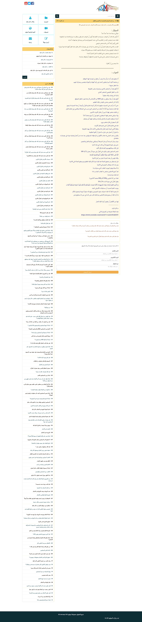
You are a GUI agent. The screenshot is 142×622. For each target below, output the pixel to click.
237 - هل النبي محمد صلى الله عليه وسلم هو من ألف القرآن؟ (39, 152)
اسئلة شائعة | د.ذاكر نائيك (46, 52)
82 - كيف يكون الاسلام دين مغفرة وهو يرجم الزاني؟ (41, 593)
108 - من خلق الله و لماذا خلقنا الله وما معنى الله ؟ (41, 546)
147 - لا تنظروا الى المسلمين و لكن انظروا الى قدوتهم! (40, 439)
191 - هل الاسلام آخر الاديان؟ (46, 277)
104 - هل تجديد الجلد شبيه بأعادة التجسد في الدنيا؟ (41, 553)
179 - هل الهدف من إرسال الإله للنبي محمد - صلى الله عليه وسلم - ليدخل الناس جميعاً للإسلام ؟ (39, 317)
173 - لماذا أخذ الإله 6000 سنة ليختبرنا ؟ (44, 339)
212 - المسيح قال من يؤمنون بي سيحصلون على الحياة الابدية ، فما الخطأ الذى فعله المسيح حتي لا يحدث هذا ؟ (38, 242)
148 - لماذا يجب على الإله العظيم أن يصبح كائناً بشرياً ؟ (40, 436)
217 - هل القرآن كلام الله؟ (47, 223)
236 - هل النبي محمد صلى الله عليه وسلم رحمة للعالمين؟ (40, 155)
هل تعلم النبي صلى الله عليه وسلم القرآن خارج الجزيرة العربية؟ (103, 236)
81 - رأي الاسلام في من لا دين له (45, 596)
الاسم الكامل (115, 251)
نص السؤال (115, 263)
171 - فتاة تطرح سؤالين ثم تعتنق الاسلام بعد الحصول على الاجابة (39, 347)
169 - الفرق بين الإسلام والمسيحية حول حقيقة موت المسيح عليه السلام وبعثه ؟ (39, 353)
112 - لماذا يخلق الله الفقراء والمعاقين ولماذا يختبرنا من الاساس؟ (40, 538)
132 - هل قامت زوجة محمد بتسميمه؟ (44, 484)
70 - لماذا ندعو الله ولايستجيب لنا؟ (45, 600)
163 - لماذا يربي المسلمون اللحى (45, 375)
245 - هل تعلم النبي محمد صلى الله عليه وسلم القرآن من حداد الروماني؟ (38, 109)
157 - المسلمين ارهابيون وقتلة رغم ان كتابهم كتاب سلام (40, 402)
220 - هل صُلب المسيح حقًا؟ (46, 212)
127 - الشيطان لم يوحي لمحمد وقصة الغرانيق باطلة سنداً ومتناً (38, 498)
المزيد (24, 77)
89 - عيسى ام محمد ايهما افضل (45, 578)
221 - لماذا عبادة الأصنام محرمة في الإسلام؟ (43, 209)
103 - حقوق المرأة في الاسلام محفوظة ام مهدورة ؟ (41, 557)
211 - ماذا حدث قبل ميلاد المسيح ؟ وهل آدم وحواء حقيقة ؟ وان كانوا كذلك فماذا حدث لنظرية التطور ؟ (38, 247)
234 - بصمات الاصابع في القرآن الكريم (44, 162)
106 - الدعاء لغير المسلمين (46, 550)
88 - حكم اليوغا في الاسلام (47, 582)
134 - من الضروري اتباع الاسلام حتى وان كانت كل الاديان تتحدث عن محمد (38, 479)
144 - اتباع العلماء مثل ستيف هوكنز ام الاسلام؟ (42, 443)
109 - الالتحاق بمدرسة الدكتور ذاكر (45, 543)
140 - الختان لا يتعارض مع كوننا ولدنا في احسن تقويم (41, 457)
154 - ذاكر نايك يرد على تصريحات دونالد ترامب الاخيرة (40, 412)
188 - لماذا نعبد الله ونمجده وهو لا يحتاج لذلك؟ (42, 284)
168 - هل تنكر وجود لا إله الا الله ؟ (45, 357)
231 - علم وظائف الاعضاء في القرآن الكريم (43, 173)
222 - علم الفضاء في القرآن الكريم (45, 205)
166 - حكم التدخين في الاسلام (46, 364)
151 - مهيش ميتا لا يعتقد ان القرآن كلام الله (43, 425)
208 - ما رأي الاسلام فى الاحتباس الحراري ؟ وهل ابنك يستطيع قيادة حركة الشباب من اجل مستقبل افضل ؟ (39, 260)
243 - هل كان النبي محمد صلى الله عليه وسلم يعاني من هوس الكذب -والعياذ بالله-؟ (39, 120)
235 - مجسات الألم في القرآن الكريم (44, 159)
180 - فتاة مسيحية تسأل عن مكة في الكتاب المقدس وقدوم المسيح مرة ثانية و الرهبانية (39, 311)
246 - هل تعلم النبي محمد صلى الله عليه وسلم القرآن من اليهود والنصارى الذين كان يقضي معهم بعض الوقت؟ (38, 104)
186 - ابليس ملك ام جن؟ (47, 291)
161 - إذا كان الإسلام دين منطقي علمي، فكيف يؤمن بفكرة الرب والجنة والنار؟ (38, 385)
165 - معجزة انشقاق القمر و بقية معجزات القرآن (41, 368)
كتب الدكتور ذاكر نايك (46, 74)
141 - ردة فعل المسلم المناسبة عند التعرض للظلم (41, 454)
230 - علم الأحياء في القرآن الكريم (45, 177)
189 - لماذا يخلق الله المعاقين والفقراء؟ (44, 280)
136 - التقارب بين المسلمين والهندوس (44, 471)
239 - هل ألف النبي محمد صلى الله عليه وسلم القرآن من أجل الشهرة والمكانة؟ (39, 142)
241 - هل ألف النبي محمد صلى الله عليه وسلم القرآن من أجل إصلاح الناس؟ (39, 131)
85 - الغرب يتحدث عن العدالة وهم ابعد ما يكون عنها (41, 589)
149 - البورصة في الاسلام (47, 432)
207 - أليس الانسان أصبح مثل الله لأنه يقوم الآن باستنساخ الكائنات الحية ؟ (40, 265)
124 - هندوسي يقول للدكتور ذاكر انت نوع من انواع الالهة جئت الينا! (39, 510)
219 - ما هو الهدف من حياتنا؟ (46, 216)
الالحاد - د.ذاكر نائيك (47, 66)
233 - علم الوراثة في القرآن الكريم (45, 166)
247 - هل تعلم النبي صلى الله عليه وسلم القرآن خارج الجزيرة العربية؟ (39, 99)
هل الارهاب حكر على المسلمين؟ (88, 25)
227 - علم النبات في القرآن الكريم (45, 187)
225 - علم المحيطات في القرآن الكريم (44, 194)
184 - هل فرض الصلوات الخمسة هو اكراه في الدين (41, 295)
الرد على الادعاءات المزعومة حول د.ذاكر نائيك (41, 70)
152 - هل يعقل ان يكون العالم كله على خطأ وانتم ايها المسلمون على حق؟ (41, 420)
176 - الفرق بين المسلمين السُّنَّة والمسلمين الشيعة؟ (41, 329)
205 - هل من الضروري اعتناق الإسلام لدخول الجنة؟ (41, 273)
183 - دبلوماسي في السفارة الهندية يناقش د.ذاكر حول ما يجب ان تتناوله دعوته (38, 299)
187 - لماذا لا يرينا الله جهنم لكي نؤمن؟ (44, 287)
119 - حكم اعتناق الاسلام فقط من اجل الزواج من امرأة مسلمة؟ (38, 518)
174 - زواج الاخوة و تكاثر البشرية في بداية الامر (42, 336)
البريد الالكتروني (114, 257)
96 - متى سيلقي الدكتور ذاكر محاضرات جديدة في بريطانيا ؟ (39, 564)
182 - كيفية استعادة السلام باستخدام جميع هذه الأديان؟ (40, 303)
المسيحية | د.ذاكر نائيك (46, 59)
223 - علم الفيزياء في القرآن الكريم (44, 202)
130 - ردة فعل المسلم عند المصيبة (45, 487)
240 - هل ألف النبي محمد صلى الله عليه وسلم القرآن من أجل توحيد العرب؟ (39, 136)
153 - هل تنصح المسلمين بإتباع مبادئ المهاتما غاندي (41, 416)
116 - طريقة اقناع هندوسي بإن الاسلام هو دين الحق (41, 530)
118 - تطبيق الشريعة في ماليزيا (45, 521)
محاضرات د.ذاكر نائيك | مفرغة (104, 25)
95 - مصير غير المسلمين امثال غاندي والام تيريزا (42, 568)
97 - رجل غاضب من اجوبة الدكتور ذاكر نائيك (43, 561)
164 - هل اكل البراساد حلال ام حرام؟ (44, 371)
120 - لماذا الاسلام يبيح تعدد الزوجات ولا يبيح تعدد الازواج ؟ (39, 514)
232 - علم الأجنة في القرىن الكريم (45, 170)
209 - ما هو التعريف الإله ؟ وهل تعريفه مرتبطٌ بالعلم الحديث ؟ (39, 255)
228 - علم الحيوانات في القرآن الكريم (44, 184)
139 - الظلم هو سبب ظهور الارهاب (45, 461)
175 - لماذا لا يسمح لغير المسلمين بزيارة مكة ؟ (42, 332)
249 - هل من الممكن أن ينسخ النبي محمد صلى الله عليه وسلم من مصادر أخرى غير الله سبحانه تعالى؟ (38, 88)
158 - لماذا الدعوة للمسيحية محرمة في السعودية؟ (41, 398)
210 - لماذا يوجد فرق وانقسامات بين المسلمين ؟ (41, 252)
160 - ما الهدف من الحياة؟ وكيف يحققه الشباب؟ (42, 389)
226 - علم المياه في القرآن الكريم (45, 191)
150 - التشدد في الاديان (47, 429)
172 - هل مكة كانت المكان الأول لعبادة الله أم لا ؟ (41, 343)
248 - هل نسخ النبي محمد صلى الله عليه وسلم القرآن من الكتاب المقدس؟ (40, 93)
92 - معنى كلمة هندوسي (47, 575)
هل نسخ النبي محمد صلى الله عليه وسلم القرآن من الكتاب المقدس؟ (101, 231)
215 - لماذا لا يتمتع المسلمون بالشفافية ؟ (43, 227)
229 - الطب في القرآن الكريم (46, 180)
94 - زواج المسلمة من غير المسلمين (44, 571)
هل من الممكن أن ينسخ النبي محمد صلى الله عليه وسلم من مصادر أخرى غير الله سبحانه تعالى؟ (95, 225)
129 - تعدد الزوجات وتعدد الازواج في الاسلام (43, 491)
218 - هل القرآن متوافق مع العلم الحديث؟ (43, 219)
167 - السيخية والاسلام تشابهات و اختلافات (43, 361)
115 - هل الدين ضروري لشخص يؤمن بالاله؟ (43, 534)
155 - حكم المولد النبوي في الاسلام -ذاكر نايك (42, 409)
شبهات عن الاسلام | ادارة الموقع (44, 56)
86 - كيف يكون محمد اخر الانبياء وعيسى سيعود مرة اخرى (40, 585)
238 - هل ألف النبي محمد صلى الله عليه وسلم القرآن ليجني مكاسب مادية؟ (39, 147)
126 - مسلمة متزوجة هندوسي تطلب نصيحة (43, 502)
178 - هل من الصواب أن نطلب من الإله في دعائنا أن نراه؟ (39, 321)
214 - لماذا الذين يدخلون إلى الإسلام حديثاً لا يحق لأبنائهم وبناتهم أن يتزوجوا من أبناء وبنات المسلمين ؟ (38, 231)
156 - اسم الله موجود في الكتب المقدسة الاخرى (42, 405)
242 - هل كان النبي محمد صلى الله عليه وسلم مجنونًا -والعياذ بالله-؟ (39, 126)
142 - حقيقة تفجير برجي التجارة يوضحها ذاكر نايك (41, 450)
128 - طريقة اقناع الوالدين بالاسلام (45, 495)
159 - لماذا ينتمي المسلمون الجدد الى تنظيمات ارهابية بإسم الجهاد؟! (39, 394)
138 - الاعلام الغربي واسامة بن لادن (45, 464)
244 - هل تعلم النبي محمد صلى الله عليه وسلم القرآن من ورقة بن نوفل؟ (38, 115)
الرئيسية (115, 25)
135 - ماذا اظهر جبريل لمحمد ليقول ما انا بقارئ (42, 475)
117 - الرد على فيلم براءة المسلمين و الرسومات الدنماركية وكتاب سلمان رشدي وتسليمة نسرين (39, 526)
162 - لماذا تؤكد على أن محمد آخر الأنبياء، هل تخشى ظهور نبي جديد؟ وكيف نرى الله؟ (38, 379)
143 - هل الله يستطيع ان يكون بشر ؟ (44, 446)
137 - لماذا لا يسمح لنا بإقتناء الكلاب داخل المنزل (42, 468)
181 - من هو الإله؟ (48, 307)
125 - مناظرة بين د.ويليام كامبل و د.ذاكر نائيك (42, 505)
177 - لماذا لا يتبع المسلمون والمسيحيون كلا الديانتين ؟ (40, 325)
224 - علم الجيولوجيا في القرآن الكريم (44, 198)
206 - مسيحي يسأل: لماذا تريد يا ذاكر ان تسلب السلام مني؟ (39, 270)
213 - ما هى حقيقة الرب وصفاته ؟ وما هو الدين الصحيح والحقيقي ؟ (40, 236)
